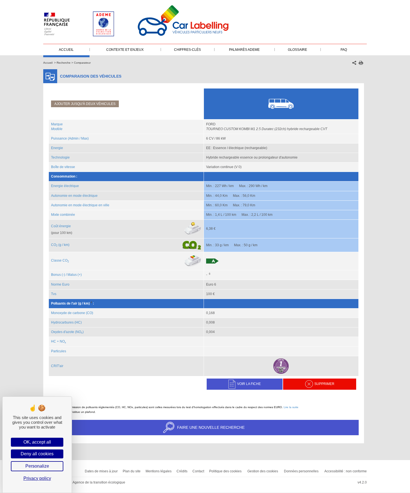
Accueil (47, 62)
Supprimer (324, 384)
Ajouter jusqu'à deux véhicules (84, 104)
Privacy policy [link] (37, 478)
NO (63, 341)
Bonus (56, 275)
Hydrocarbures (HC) (66, 322)
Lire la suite (291, 407)
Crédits (182, 471)
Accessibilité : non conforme (345, 471)
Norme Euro (60, 284)
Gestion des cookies (262, 471)
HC (53, 341)
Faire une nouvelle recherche (211, 427)
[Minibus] (281, 104)
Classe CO (60, 260)
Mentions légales (159, 471)
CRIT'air (57, 366)
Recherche (64, 62)
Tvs (53, 294)
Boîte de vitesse (63, 167)
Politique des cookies (225, 471)
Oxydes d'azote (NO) (67, 332)
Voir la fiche (249, 384)
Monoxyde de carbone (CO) (72, 313)
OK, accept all (37, 442)
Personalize (37, 466)
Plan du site (132, 471)
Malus (72, 275)
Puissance (59, 138)
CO (54, 245)
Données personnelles (301, 471)
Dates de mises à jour (101, 471)
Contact (198, 471)
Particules (58, 351)
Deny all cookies (37, 453)
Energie (57, 148)
